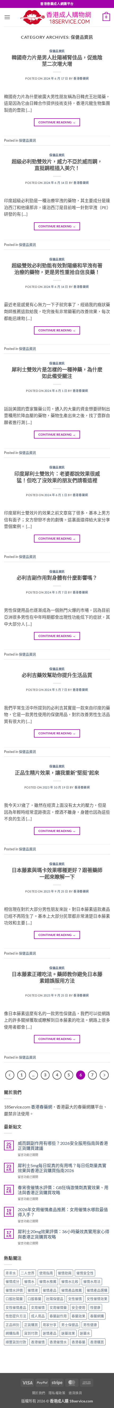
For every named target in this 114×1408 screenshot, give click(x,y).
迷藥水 (85, 1333)
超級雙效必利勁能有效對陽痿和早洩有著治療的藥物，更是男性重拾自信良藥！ (57, 268)
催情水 (29, 1281)
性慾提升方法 (16, 1316)
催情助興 (65, 1273)
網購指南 (12, 1333)
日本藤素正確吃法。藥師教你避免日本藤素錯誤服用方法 (57, 977)
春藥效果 (78, 1316)
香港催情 (38, 1342)
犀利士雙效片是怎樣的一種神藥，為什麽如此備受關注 (57, 372)
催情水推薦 (47, 1281)
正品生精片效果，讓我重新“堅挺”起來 (57, 773)
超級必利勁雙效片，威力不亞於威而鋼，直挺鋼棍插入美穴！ (57, 164)
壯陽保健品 (54, 1299)
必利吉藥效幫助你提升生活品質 (57, 675)
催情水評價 (14, 1290)
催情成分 (12, 1281)
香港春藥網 (81, 78)
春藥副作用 (58, 1316)
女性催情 (75, 1299)
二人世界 (27, 1273)
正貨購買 (31, 1325)
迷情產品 (49, 1333)
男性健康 (90, 1325)
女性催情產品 (16, 1307)
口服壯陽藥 (14, 1299)
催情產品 (49, 1290)
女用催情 (38, 1307)
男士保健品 (69, 1325)
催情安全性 (85, 1273)
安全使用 (78, 1307)
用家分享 (49, 1325)
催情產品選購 (97, 1290)
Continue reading (57, 122)
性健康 (95, 1307)
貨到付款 (31, 1333)
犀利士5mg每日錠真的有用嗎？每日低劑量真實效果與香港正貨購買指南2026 (62, 1168)
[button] (7, 17)
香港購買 (97, 1342)
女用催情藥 (58, 1307)
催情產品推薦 (71, 1290)
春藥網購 (97, 1316)
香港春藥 (78, 1342)
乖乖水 (11, 1273)
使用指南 (46, 1273)
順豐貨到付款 (16, 1342)
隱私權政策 (57, 1393)
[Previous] (9, 1075)
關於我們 (38, 1393)
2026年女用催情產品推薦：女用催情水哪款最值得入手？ (63, 1212)
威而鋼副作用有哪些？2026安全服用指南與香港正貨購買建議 (63, 1146)
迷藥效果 (68, 1333)
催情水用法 (91, 1281)
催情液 (33, 1290)
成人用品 (38, 1316)
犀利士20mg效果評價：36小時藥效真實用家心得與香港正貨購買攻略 (63, 1234)
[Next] (104, 1075)
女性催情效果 (97, 1299)
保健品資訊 (57, 51)
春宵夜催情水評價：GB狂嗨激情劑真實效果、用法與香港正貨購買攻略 (63, 1190)
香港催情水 (58, 1342)
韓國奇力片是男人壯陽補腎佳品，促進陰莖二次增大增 (57, 60)
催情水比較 (69, 1281)
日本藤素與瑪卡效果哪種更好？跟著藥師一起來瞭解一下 (57, 873)
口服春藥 (34, 1299)
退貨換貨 (75, 1393)
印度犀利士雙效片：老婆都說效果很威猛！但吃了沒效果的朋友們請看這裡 (57, 477)
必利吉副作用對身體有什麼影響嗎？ (57, 578)
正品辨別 (12, 1325)
